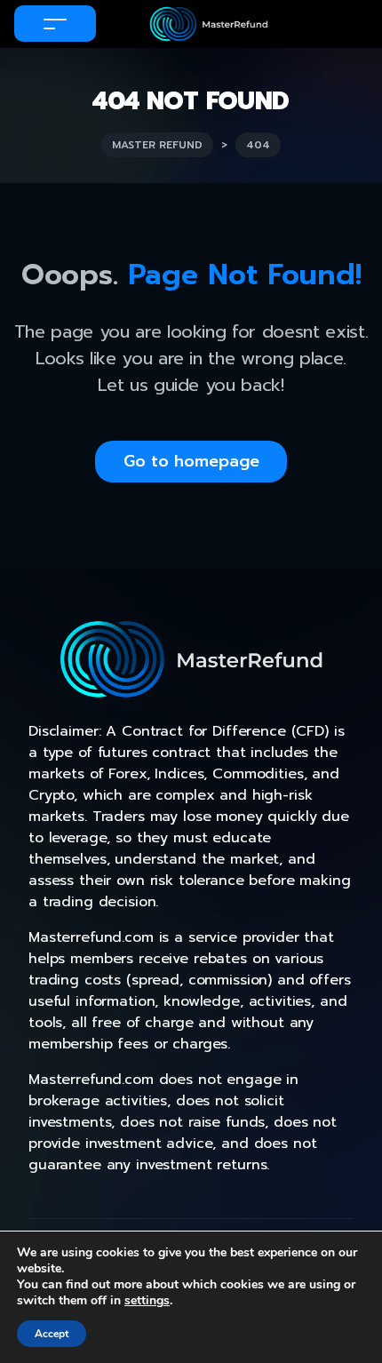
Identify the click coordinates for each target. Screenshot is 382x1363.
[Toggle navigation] (55, 23)
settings (147, 1301)
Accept (51, 1334)
